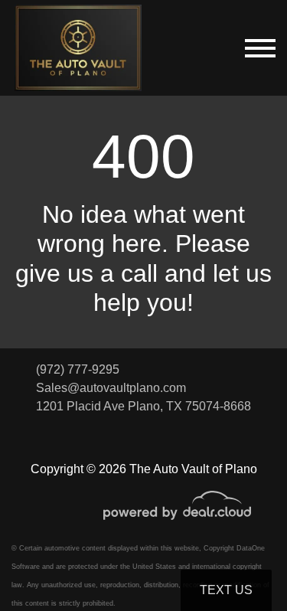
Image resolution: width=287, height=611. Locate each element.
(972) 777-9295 (77, 369)
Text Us (226, 589)
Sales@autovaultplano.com (111, 387)
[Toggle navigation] (260, 48)
